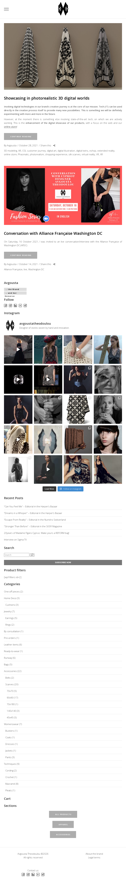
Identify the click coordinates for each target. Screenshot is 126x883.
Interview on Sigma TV (15, 539)
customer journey (36, 150)
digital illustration (66, 150)
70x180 (11, 704)
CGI (24, 150)
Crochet (9, 777)
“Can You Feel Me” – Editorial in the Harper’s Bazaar (30, 506)
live (25, 269)
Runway (8, 657)
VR (97, 154)
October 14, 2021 (28, 264)
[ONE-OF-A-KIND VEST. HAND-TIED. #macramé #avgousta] (108, 469)
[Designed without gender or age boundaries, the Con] (48, 409)
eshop (92, 150)
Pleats (8, 790)
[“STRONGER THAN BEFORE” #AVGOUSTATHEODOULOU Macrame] (18, 409)
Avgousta (11, 145)
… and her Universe (11, 293)
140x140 (11, 710)
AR (19, 150)
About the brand (94, 853)
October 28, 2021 (28, 145)
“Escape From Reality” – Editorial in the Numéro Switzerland (35, 519)
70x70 (10, 690)
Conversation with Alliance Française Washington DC (53, 233)
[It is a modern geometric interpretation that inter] (78, 409)
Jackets (9, 750)
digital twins (82, 150)
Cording (9, 770)
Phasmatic (23, 154)
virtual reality (88, 154)
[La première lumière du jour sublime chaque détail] (18, 349)
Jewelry (7, 611)
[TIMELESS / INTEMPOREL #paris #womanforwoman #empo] (18, 469)
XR (101, 154)
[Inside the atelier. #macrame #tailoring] (78, 349)
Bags (6, 664)
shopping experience (56, 154)
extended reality (105, 150)
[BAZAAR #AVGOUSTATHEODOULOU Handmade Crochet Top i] (48, 349)
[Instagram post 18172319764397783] (78, 469)
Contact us (33, 870)
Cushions (10, 604)
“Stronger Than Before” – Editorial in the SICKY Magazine (33, 526)
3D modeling (10, 150)
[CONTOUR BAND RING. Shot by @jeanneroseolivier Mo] (108, 379)
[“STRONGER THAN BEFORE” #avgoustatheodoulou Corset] (78, 379)
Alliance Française (13, 269)
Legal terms (94, 857)
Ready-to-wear (11, 651)
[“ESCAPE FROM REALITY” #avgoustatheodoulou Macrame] (108, 349)
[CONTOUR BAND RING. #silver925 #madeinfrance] (18, 379)
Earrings (9, 618)
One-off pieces (12, 591)
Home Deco (10, 598)
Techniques (10, 763)
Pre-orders (10, 637)
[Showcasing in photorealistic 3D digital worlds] (63, 56)
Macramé (10, 783)
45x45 (10, 717)
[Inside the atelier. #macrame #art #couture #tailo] (18, 439)
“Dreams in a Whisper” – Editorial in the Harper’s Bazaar (33, 513)
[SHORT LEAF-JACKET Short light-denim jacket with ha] (48, 379)
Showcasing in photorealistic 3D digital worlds (46, 98)
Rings (8, 624)
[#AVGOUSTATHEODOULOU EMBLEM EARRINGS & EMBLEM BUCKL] (48, 469)
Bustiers (9, 730)
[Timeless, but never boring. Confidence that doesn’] (108, 439)
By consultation (12, 631)
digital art (51, 150)
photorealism (37, 154)
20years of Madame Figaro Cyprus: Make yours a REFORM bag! (36, 532)
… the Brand (12, 289)
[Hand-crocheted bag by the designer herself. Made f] (78, 439)
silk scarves (75, 154)
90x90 (10, 697)
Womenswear (11, 724)
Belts (8, 677)
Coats (8, 737)
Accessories (10, 671)
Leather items (11, 644)
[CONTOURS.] (48, 439)
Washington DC (36, 269)
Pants (8, 757)
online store (10, 126)
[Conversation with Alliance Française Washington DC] (63, 195)
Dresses (9, 743)
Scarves (9, 684)
